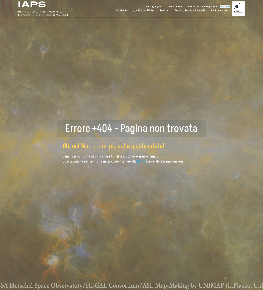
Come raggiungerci (153, 6)
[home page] (43, 8)
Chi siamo (121, 11)
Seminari (164, 11)
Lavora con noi (175, 6)
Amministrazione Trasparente (202, 6)
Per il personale (219, 11)
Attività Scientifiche (143, 11)
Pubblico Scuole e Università (190, 11)
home (141, 161)
